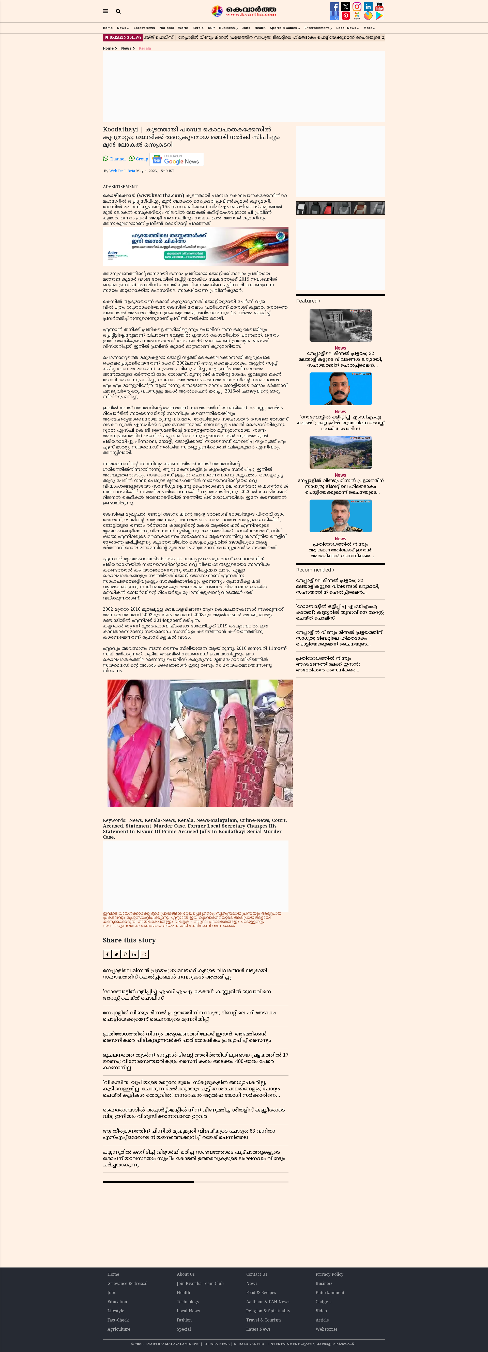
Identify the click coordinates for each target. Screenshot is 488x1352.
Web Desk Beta (122, 171)
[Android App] (379, 15)
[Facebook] (335, 6)
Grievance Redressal (127, 1283)
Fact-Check (118, 1320)
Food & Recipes (261, 1293)
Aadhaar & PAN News (267, 1302)
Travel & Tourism (263, 1320)
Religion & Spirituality (268, 1311)
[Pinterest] (346, 15)
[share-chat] (368, 15)
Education (117, 1302)
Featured (306, 301)
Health (260, 28)
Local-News (346, 28)
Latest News (144, 28)
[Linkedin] (368, 6)
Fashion (184, 1320)
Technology (188, 1302)
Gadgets (323, 1302)
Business (227, 28)
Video (321, 1311)
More (368, 28)
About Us (186, 1274)
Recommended (313, 570)
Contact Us (256, 1274)
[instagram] (357, 6)
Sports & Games (283, 28)
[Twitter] (346, 6)
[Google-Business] (335, 15)
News (121, 28)
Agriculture (119, 1329)
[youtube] (379, 6)
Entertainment (316, 28)
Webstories (327, 1329)
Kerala (198, 28)
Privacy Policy (329, 1274)
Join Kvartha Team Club (200, 1283)
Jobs (246, 28)
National (166, 28)
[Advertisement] (244, 86)
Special (184, 1329)
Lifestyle (116, 1311)
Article (322, 1320)
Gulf (211, 28)
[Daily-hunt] (357, 15)
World (183, 28)
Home (108, 28)
